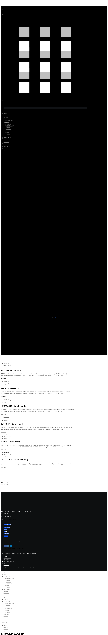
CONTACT (6, 565)
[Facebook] (5, 546)
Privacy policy (20, 548)
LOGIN (5, 563)
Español (6, 629)
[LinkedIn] (11, 546)
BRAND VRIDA (7, 558)
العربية (5, 630)
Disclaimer (14, 548)
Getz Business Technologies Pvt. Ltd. (25, 567)
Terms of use (7, 548)
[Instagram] (8, 546)
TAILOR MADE (7, 559)
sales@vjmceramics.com (9, 519)
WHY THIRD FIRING (9, 561)
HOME (5, 556)
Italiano (6, 627)
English (5, 625)
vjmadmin (6, 363)
